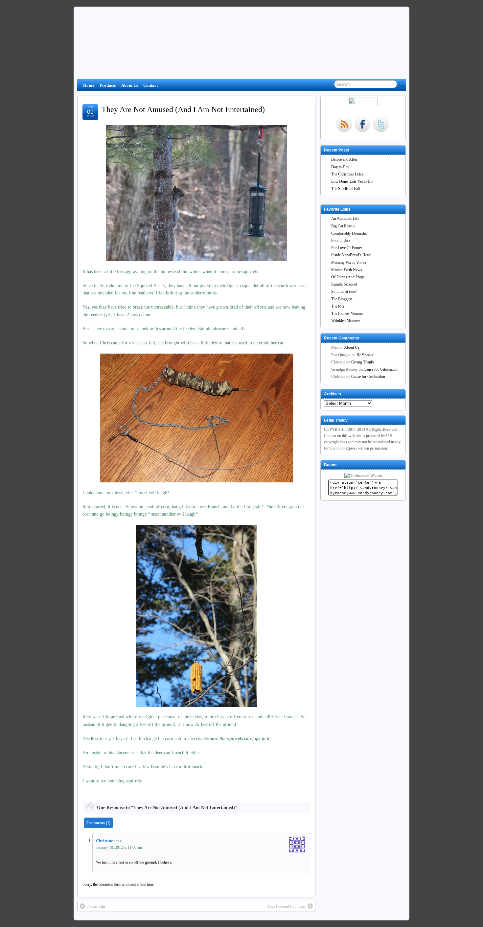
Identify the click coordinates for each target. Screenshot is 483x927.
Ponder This (95, 906)
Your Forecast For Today (286, 906)
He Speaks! (365, 355)
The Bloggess (342, 299)
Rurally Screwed (344, 284)
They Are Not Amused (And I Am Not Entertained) (183, 109)
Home (88, 85)
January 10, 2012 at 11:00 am (119, 847)
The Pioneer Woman (347, 313)
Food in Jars (341, 240)
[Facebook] (362, 125)
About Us (129, 85)
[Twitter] (381, 125)
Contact (150, 85)
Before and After (344, 159)
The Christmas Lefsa (347, 174)
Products (108, 85)
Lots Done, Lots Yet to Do (352, 181)
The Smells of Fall (345, 188)
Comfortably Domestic (349, 233)
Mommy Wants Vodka (348, 262)
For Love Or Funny (346, 247)
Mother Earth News (346, 269)
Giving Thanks (363, 362)
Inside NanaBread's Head (351, 255)
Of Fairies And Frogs (348, 277)
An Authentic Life (345, 218)
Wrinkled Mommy (345, 320)
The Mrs (338, 306)
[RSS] (344, 125)
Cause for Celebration (381, 369)
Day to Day (340, 167)
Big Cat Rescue (343, 226)
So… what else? (343, 291)
